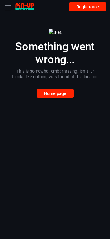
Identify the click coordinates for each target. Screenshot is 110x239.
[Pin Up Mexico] (24, 6)
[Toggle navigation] (8, 7)
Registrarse (87, 6)
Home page (55, 93)
